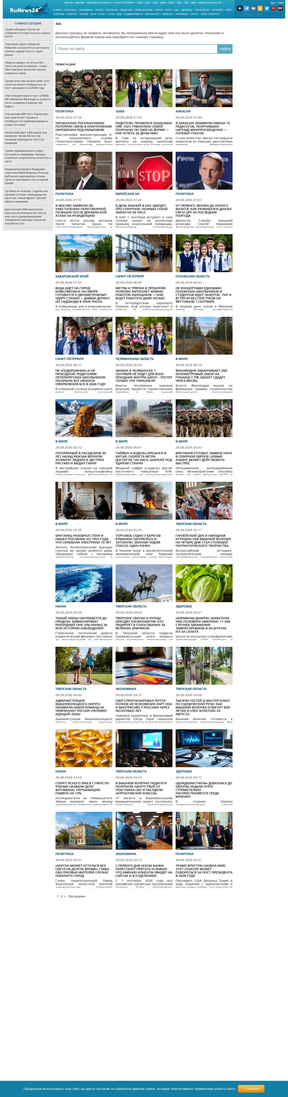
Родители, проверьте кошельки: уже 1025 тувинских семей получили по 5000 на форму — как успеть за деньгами (144, 128)
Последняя (76, 896)
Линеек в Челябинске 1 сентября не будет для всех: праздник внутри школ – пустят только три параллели (144, 376)
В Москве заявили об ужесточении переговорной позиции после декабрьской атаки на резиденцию (81, 211)
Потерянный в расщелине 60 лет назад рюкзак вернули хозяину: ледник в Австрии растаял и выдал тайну (80, 458)
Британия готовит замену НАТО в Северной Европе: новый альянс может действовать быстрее (204, 458)
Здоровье (186, 10)
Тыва (120, 111)
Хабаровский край (72, 276)
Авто (228, 10)
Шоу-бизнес (152, 14)
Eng (281, 2)
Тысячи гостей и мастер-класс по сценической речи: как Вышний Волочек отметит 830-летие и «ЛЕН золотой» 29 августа (203, 707)
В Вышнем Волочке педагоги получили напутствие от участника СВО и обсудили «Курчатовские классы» (141, 788)
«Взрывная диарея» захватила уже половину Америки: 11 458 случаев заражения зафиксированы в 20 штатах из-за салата (203, 625)
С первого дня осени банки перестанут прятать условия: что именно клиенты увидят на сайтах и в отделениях (144, 871)
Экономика (86, 10)
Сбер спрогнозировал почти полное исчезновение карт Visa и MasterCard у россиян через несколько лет (144, 706)
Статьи (194, 14)
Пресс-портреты (210, 14)
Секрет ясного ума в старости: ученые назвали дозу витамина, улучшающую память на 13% (82, 788)
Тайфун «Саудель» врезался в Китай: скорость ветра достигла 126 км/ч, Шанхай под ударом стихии (144, 458)
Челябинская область (135, 359)
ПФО (154, 2)
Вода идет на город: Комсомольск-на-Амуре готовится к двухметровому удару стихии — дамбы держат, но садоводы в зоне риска (82, 295)
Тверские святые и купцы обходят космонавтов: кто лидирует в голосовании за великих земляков (140, 623)
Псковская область (193, 276)
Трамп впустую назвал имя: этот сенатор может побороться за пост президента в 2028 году (204, 871)
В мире (57, 10)
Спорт (168, 10)
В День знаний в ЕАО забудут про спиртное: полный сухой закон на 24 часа (142, 209)
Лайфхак (167, 14)
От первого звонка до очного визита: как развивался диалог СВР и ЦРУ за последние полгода (204, 211)
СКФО (171, 2)
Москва (79, 2)
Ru (273, 2)
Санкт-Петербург (124, 2)
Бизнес (99, 10)
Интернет (217, 10)
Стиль (110, 14)
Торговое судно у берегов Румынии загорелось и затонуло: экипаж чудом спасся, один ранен (138, 541)
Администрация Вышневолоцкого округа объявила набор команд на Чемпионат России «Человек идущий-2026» (81, 707)
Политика (70, 10)
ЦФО (147, 2)
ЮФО (163, 2)
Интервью (181, 14)
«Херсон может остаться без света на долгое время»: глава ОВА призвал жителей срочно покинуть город (82, 871)
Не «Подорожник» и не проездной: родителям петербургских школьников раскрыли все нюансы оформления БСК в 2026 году (80, 377)
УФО (179, 2)
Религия (72, 14)
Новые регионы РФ (209, 2)
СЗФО (140, 2)
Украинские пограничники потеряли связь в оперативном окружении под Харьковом (83, 126)
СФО (186, 2)
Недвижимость (133, 14)
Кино (101, 14)
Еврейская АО (127, 194)
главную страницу (149, 37)
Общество (126, 10)
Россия (68, 2)
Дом (119, 14)
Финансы (112, 10)
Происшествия (143, 10)
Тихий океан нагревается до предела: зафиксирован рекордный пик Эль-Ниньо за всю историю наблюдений (81, 623)
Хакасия (183, 111)
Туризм (83, 14)
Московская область (99, 2)
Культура (58, 14)
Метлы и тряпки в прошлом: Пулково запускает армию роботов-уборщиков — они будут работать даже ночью (141, 293)
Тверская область (191, 524)
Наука (158, 10)
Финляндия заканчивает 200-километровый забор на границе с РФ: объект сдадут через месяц (202, 376)
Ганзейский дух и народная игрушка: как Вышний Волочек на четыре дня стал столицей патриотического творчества (203, 541)
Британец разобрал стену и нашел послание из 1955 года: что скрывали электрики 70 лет (83, 539)
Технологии (202, 10)
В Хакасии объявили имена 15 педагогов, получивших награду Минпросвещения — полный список (203, 128)
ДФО (193, 2)
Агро (93, 14)
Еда (176, 10)
